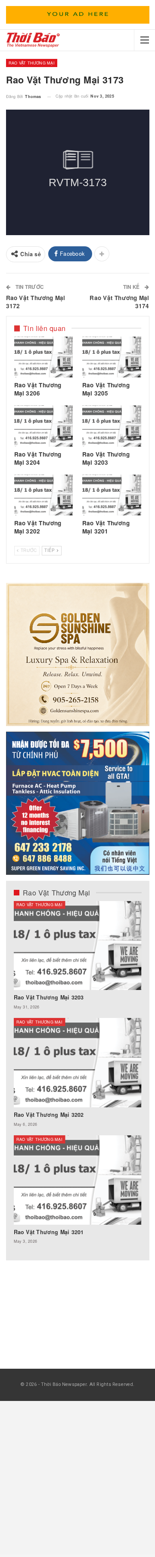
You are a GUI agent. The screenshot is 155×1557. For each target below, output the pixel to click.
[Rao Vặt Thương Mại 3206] (43, 357)
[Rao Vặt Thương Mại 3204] (43, 426)
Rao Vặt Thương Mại (32, 63)
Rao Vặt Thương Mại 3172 (35, 302)
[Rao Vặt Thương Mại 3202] (43, 495)
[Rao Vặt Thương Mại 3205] (111, 357)
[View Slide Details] (77, 15)
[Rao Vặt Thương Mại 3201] (111, 495)
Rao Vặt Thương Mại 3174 (119, 302)
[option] (78, 1077)
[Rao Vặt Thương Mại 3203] (111, 426)
